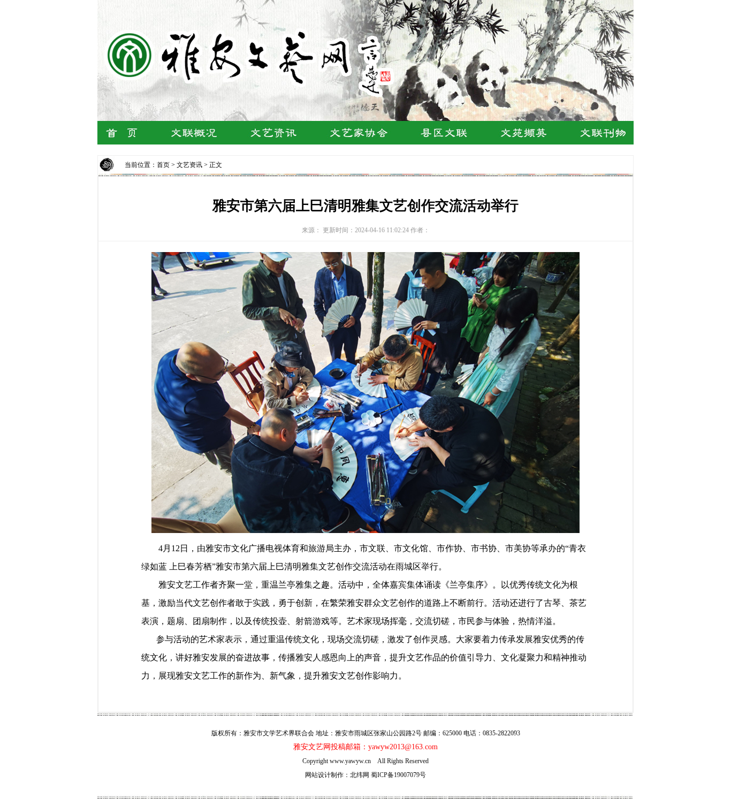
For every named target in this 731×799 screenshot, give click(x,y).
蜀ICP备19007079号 (398, 775)
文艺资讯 (189, 165)
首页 (163, 165)
